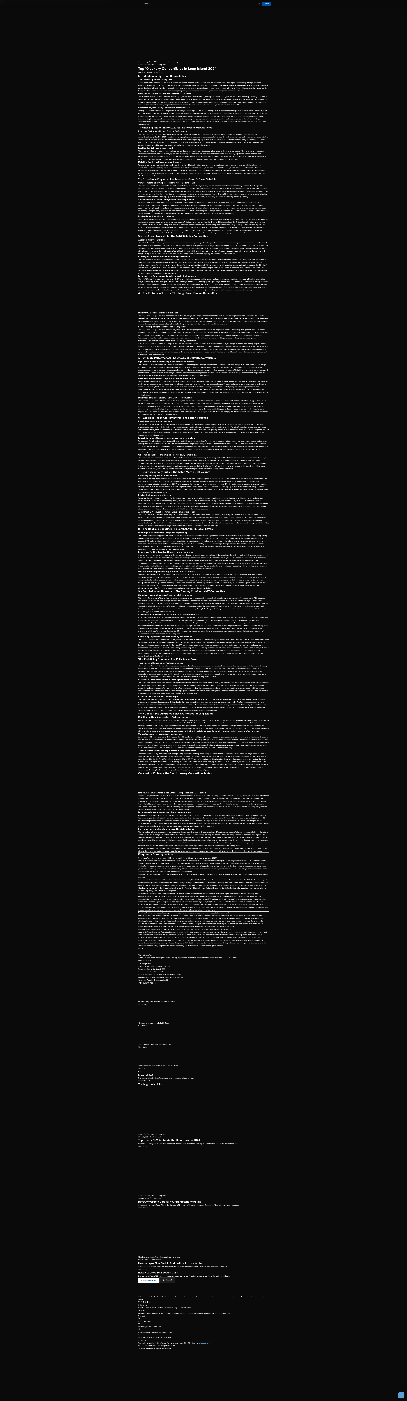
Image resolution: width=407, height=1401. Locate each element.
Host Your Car (152, 1313)
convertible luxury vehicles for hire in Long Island (245, 346)
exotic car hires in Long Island (198, 574)
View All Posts (143, 960)
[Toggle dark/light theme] (259, 4)
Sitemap (168, 1348)
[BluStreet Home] (139, 4)
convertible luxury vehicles (148, 523)
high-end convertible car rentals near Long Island (208, 392)
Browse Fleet (143, 1081)
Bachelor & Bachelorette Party (208, 1313)
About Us (149, 1308)
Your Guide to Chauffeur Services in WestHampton (198, 840)
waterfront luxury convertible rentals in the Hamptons (159, 634)
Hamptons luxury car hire (221, 506)
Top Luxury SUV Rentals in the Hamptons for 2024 (169, 1140)
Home (146, 4)
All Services (142, 1313)
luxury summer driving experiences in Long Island (230, 233)
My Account (169, 1308)
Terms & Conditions (146, 1348)
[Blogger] (147, 1302)
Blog (175, 1308)
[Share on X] (146, 948)
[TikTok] (150, 1302)
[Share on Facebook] (144, 948)
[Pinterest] (143, 1302)
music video (205, 921)
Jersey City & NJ (184, 1343)
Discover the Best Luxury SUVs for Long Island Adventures (210, 899)
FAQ (155, 1308)
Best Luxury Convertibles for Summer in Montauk (185, 620)
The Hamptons (172, 1343)
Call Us (169, 1280)
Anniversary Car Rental (187, 1313)
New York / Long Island (146, 1343)
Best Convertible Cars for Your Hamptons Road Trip (196, 677)
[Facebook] (141, 1302)
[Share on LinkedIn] (148, 948)
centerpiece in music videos (230, 279)
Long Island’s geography (238, 197)
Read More (142, 1146)
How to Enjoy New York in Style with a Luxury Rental (170, 1263)
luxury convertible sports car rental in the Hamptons (214, 213)
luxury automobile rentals (180, 818)
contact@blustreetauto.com (149, 1327)
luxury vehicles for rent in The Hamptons (170, 801)
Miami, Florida (161, 1343)
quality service (217, 946)
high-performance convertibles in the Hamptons (196, 321)
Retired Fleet (226, 1313)
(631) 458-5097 (144, 1321)
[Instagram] (139, 1302)
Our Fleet (141, 1308)
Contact (160, 1308)
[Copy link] (151, 948)
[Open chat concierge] (401, 1395)
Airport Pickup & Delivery (168, 1313)
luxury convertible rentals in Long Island (194, 145)
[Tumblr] (145, 1302)
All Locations (204, 1343)
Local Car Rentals (184, 1308)
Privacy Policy (159, 1348)
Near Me (195, 1343)
